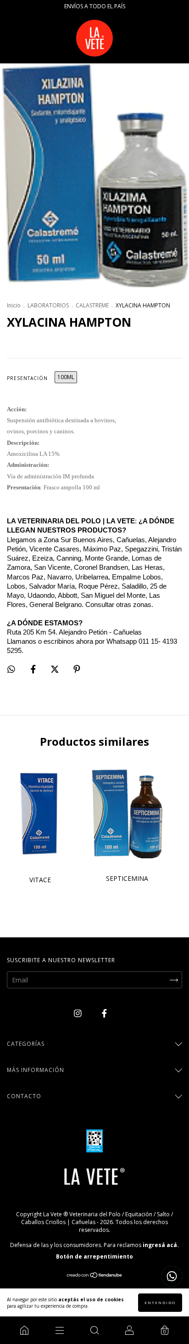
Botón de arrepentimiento (94, 1256)
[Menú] (59, 1330)
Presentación (27, 378)
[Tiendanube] (94, 1275)
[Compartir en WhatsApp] (11, 668)
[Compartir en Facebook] (34, 668)
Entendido (160, 1302)
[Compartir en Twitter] (55, 668)
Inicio (14, 305)
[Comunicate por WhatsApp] (171, 1276)
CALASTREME (92, 305)
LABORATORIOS (48, 305)
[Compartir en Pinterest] (76, 668)
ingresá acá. (161, 1245)
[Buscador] (94, 1330)
